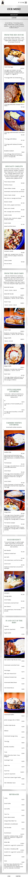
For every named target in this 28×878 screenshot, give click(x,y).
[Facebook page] (19, 2)
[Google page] (23, 2)
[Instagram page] (21, 2)
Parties (18, 876)
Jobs (8, 876)
